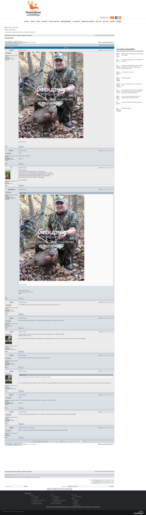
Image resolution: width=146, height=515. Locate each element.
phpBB (54, 488)
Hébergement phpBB (67, 489)
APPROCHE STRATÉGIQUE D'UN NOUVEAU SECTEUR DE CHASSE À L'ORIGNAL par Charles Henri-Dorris (132, 67)
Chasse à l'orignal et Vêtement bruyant (131, 102)
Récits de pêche (57, 502)
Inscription (15, 27)
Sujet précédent (103, 45)
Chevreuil (76, 500)
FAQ (7, 29)
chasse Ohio (9, 38)
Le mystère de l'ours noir (127, 72)
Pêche (52, 495)
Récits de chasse (37, 502)
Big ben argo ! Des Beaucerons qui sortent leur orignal (132, 54)
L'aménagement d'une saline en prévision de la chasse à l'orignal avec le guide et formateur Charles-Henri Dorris (132, 91)
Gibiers (73, 498)
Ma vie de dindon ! (126, 78)
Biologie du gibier (37, 503)
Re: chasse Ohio (31, 427)
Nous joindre (56, 507)
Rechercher (13, 29)
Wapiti (75, 503)
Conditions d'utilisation (77, 507)
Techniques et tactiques (39, 500)
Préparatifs (36, 497)
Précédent (109, 42)
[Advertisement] (59, 457)
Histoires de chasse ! (27, 35)
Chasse (19, 35)
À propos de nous (66, 507)
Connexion (8, 27)
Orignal (76, 502)
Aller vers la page (102, 42)
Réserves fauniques (56, 503)
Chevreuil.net (8, 35)
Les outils (35, 498)
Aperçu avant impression (12, 45)
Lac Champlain (78, 497)
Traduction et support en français (54, 489)
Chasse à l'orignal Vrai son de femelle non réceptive (132, 60)
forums (14, 35)
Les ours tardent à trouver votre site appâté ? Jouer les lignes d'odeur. (130, 96)
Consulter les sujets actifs (29, 32)
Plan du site (49, 507)
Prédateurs (77, 505)
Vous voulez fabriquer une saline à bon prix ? (131, 84)
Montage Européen (126, 108)
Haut (6, 146)
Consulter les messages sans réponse (13, 32)
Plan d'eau (74, 495)
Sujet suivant (110, 45)
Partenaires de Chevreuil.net (92, 507)
